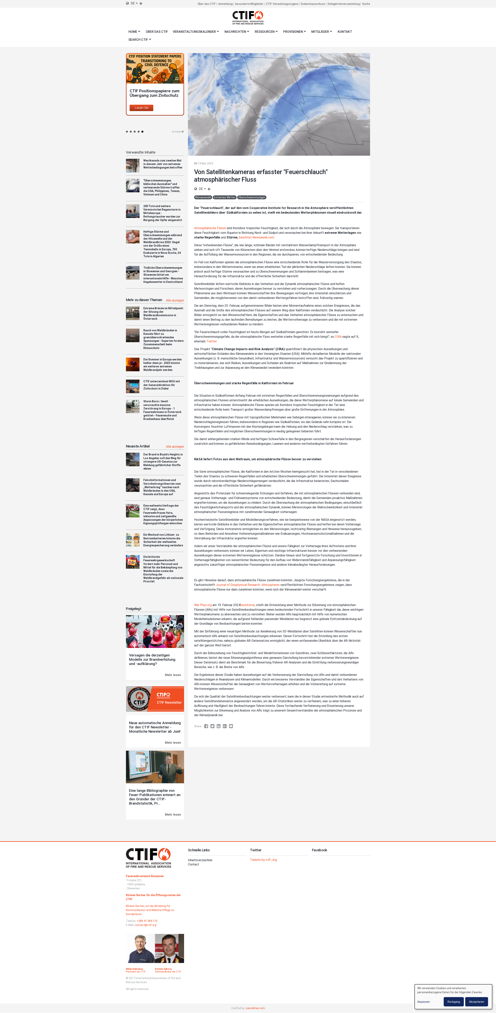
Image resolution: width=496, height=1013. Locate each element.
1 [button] (127, 132)
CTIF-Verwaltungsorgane (282, 3)
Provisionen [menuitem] (292, 33)
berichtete (247, 605)
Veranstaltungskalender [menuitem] (193, 33)
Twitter (211, 341)
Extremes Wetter (224, 197)
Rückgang (454, 1001)
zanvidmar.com (255, 1008)
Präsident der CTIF (136, 971)
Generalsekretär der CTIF (168, 971)
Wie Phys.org (203, 605)
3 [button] (135, 132)
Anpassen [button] (423, 1001)
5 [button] (142, 132)
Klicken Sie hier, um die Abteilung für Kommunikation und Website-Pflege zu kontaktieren (150, 910)
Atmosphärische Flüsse (210, 228)
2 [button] (131, 132)
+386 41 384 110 (147, 920)
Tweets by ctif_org (263, 860)
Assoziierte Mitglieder (249, 3)
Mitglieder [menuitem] (319, 33)
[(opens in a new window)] (207, 726)
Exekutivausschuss (313, 3)
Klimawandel (203, 197)
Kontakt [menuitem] (345, 32)
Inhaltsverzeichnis (200, 860)
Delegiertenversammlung (344, 3)
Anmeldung (225, 3)
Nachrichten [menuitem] (234, 33)
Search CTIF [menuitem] (137, 41)
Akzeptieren (476, 1001)
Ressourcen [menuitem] (263, 33)
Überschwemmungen (251, 197)
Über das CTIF (207, 3)
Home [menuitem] (131, 33)
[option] (155, 88)
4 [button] (139, 132)
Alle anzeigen (175, 300)
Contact (193, 864)
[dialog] (453, 996)
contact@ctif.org (145, 925)
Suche (366, 3)
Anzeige (176, 131)
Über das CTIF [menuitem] (157, 32)
